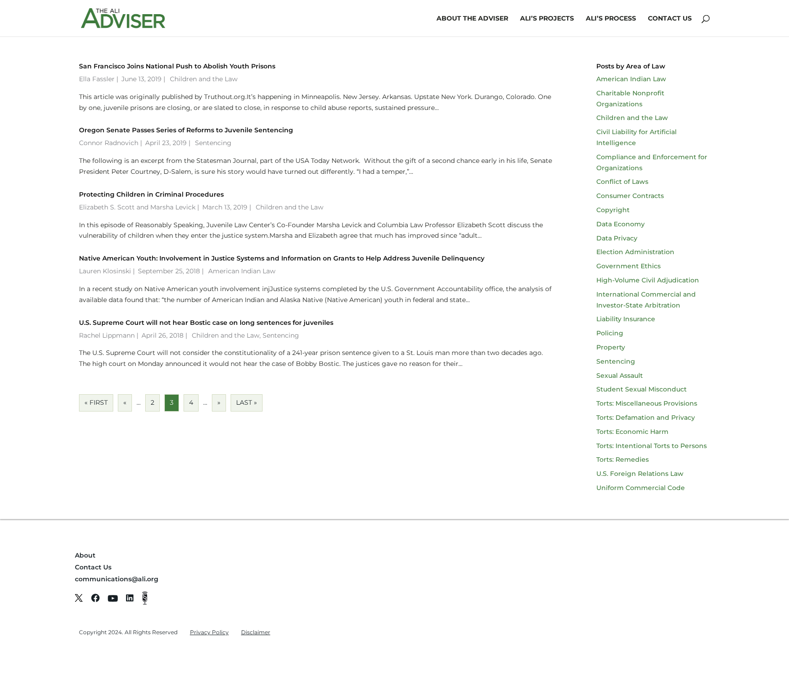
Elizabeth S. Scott (107, 207)
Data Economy (620, 224)
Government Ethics (628, 266)
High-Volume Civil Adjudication (647, 280)
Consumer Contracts (630, 196)
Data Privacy (616, 238)
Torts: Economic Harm (632, 432)
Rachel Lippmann (107, 335)
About (85, 555)
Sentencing (213, 143)
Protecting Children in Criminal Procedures (151, 194)
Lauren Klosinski (105, 271)
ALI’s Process (611, 18)
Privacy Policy (209, 632)
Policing (609, 333)
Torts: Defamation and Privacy (645, 417)
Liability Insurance (625, 319)
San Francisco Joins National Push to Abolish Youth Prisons (177, 66)
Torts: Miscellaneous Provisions (646, 403)
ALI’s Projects (547, 18)
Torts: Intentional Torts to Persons (651, 446)
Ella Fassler (97, 79)
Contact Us (670, 18)
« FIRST (96, 402)
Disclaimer (255, 632)
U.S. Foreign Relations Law (640, 474)
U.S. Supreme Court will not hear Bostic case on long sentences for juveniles (206, 322)
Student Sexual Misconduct (641, 389)
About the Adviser (472, 18)
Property (610, 347)
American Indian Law (241, 271)
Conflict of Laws (622, 181)
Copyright (613, 210)
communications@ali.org (116, 579)
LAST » (246, 402)
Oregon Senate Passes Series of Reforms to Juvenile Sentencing (186, 130)
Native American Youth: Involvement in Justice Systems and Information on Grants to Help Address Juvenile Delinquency (281, 258)
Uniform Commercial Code (640, 488)
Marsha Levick (172, 207)
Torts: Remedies (622, 459)
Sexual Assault (619, 375)
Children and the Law (203, 79)
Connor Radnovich (108, 143)
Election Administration (635, 252)
